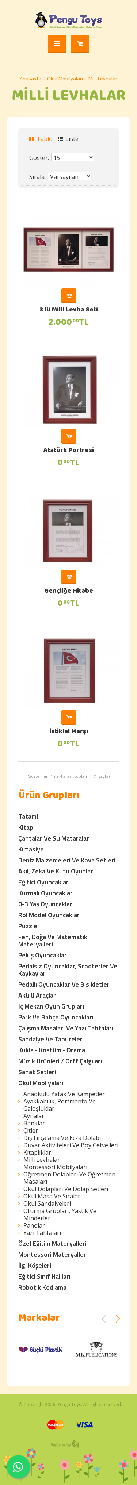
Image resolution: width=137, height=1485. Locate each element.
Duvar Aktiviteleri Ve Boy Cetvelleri (70, 1145)
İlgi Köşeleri (34, 1265)
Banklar (34, 1123)
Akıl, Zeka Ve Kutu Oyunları (56, 871)
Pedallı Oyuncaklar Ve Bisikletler (64, 984)
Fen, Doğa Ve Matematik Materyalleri (52, 940)
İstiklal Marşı (68, 732)
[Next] (117, 1318)
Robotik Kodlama (42, 1287)
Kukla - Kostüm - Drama (51, 1050)
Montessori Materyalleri (53, 1254)
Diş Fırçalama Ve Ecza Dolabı (62, 1138)
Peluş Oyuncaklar (42, 955)
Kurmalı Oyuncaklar (45, 893)
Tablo (44, 139)
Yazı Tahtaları (42, 1233)
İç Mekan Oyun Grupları (51, 1006)
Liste (71, 139)
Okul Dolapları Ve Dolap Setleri (65, 1189)
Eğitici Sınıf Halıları (44, 1276)
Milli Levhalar (102, 78)
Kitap (25, 827)
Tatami (28, 816)
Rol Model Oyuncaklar (49, 915)
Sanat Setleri (37, 1072)
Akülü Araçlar (37, 995)
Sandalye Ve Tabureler (50, 1039)
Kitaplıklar (37, 1152)
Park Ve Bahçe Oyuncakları (56, 1017)
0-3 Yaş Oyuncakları (46, 904)
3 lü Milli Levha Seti (68, 310)
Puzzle (27, 926)
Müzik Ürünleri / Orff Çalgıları (60, 1061)
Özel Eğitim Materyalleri (52, 1243)
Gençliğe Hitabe (68, 591)
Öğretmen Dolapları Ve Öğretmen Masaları (69, 1178)
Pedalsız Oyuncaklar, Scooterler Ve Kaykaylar (67, 969)
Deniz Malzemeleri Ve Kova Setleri (66, 860)
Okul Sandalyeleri (47, 1203)
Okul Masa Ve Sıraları (52, 1196)
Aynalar (33, 1116)
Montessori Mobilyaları (55, 1167)
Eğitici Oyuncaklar (43, 882)
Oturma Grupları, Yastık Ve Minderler (59, 1214)
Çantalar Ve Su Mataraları (54, 838)
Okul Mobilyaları (65, 78)
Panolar (34, 1225)
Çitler (30, 1130)
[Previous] (104, 1318)
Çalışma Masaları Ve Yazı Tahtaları (65, 1028)
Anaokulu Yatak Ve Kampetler (64, 1094)
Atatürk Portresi (68, 451)
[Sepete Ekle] (68, 295)
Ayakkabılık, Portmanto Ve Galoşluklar (59, 1105)
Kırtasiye (31, 849)
